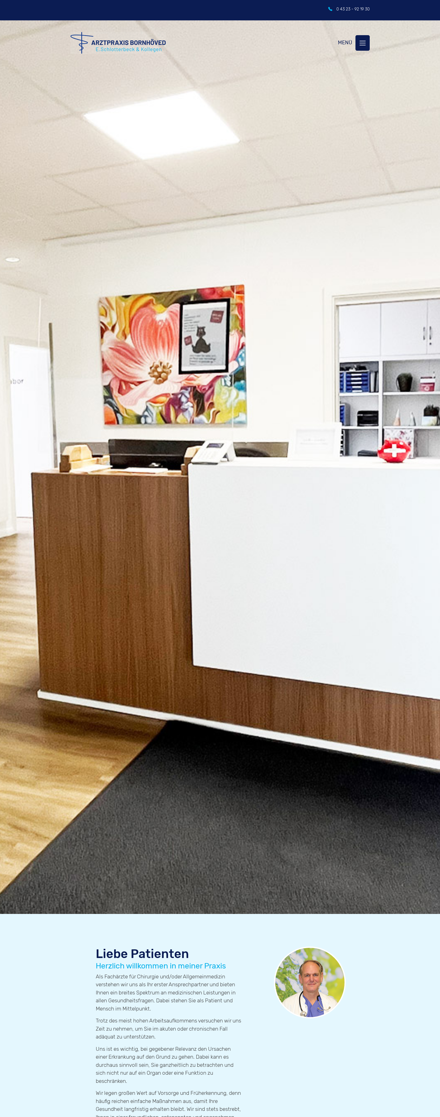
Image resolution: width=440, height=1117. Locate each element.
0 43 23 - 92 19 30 (353, 9)
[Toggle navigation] (362, 43)
